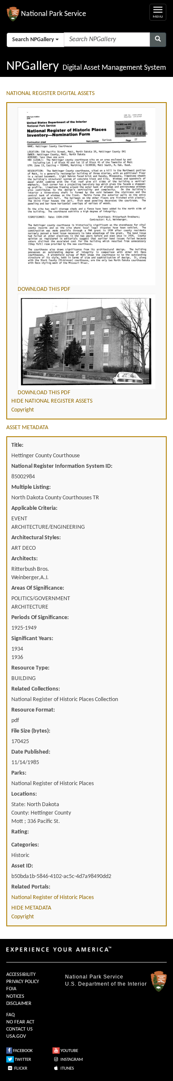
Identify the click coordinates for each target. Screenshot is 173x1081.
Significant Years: (32, 638)
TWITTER (22, 1059)
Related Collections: (35, 689)
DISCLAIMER (18, 1003)
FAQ (10, 1015)
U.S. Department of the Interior (106, 984)
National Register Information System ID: (62, 466)
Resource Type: (30, 668)
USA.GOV (16, 1036)
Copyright (22, 410)
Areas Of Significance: (37, 588)
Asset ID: (22, 866)
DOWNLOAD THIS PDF (44, 289)
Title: (17, 445)
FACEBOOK (22, 1051)
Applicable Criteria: (34, 508)
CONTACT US (19, 1029)
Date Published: (30, 752)
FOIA (11, 988)
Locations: (24, 794)
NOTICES (15, 996)
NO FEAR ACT (20, 1022)
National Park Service (94, 977)
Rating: (20, 832)
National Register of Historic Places (52, 897)
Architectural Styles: (36, 538)
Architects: (24, 559)
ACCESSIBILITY (21, 974)
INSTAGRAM (71, 1059)
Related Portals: (30, 887)
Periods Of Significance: (40, 617)
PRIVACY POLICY (22, 981)
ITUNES (67, 1068)
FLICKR (20, 1068)
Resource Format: (33, 710)
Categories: (25, 845)
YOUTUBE (69, 1051)
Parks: (18, 773)
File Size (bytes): (30, 731)
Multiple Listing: (31, 487)
